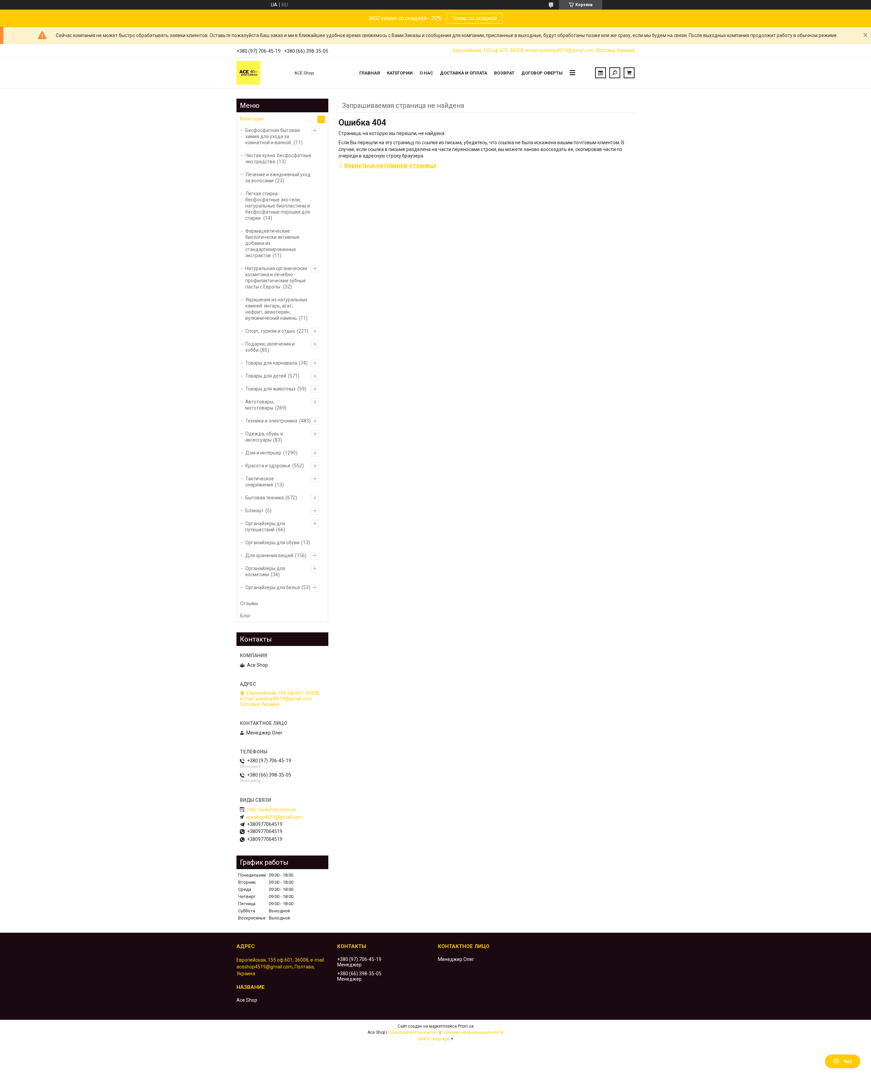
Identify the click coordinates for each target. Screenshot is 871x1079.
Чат (847, 1061)
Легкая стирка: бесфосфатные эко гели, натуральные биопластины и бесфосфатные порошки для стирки (277, 206)
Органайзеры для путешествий (265, 526)
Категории (400, 73)
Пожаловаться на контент (413, 1032)
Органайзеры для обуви (272, 542)
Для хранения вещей (269, 555)
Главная (369, 73)
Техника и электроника (271, 421)
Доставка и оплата (463, 73)
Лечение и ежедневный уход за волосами (278, 177)
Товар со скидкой (474, 18)
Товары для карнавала (271, 363)
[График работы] (600, 72)
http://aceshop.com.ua (271, 809)
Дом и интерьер (263, 452)
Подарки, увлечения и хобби (270, 347)
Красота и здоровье (268, 465)
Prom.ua (466, 1026)
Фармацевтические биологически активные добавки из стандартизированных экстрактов (272, 243)
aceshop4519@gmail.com (274, 817)
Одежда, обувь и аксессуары (264, 437)
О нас (426, 73)
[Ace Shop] (261, 73)
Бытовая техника (264, 497)
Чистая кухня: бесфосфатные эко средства (278, 158)
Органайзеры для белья (272, 587)
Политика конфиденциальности (473, 1032)
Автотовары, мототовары (259, 405)
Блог (245, 615)
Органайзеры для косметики (265, 571)
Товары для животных (270, 389)
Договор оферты (542, 73)
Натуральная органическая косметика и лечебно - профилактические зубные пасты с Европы (276, 277)
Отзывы (249, 603)
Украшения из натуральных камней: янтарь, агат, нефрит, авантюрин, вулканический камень (276, 309)
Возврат (504, 73)
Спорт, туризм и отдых (270, 331)
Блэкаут (254, 510)
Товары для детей (265, 376)
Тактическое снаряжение (259, 481)
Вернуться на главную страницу (390, 165)
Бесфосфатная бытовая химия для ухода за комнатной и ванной (272, 136)
